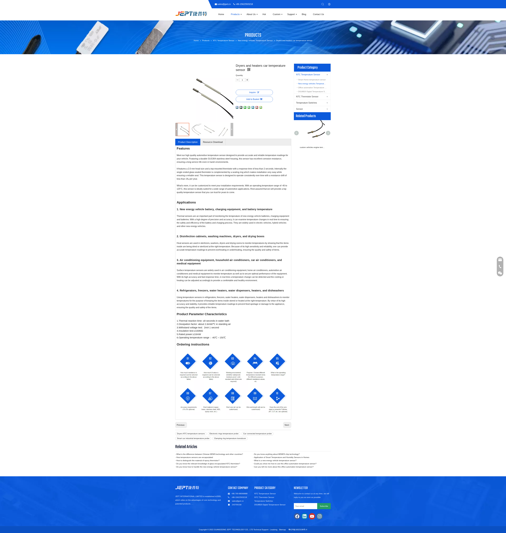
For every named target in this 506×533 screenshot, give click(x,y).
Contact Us (318, 14)
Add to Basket (252, 99)
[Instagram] (319, 516)
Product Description (188, 142)
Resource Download (213, 142)
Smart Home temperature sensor (312, 80)
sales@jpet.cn (238, 501)
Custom (276, 14)
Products (235, 14)
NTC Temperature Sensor (308, 74)
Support (291, 14)
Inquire (252, 92)
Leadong (273, 530)
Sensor (299, 109)
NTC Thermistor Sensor (307, 96)
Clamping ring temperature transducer (230, 438)
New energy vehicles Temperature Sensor (314, 84)
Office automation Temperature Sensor (314, 88)
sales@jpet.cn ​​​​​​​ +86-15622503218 (236, 4)
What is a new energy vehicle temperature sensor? (275, 460)
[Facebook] (297, 516)
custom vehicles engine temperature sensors (312, 147)
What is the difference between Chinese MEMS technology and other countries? (209, 454)
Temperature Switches (306, 103)
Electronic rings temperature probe (224, 434)
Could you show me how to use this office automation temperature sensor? (285, 464)
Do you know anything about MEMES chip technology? (277, 454)
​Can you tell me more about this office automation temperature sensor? (284, 467)
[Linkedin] (304, 516)
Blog (304, 14)
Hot (264, 14)
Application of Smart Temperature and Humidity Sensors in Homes (281, 457)
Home (221, 14)
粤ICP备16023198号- (297, 530)
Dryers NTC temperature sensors (191, 434)
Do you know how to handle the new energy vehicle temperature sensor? (206, 467)
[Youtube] (312, 516)
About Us (251, 14)
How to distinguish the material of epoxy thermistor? (198, 460)
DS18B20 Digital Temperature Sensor (313, 91)
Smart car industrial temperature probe (193, 438)
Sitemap (282, 530)
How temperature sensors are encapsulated (194, 457)
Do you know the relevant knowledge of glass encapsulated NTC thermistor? (208, 464)
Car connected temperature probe (257, 434)
